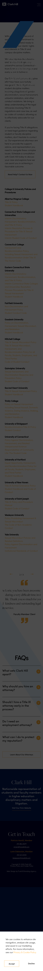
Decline (31, 963)
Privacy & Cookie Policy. (24, 952)
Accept (12, 963)
